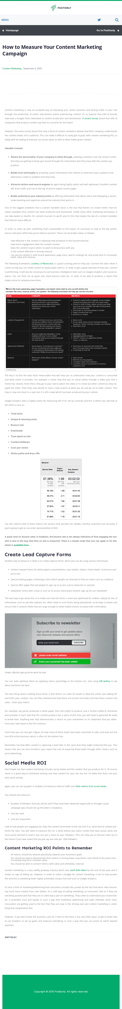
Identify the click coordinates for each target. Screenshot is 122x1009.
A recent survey (90, 118)
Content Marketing (11, 68)
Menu (5, 20)
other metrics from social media (90, 786)
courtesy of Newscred (42, 263)
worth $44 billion (78, 870)
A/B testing (104, 681)
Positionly (60, 991)
